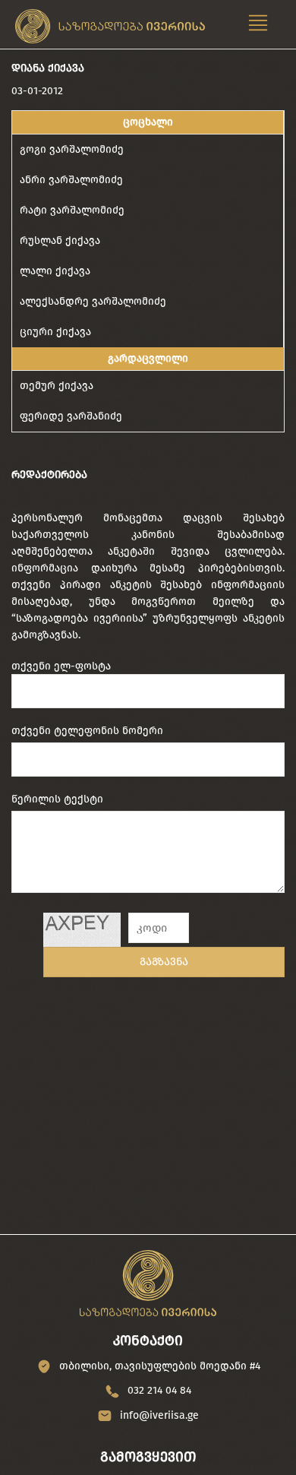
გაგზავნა (164, 961)
